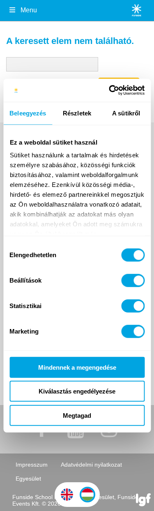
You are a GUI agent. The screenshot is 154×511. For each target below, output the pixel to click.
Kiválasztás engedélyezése (77, 391)
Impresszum (32, 464)
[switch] (133, 280)
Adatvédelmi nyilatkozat (91, 464)
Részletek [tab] (77, 112)
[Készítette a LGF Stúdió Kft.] (143, 500)
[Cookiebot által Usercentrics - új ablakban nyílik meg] (110, 90)
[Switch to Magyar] (87, 494)
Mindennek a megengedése (77, 367)
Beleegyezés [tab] (27, 112)
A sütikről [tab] (126, 112)
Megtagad (77, 415)
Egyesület (28, 478)
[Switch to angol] (67, 494)
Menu (29, 10)
